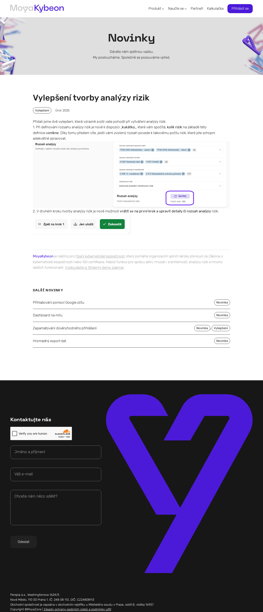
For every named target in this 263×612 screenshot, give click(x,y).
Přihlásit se (240, 8)
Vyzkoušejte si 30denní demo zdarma (94, 267)
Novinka (222, 302)
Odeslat (23, 542)
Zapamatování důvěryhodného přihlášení (65, 328)
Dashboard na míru (47, 315)
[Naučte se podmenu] (186, 9)
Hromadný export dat (49, 341)
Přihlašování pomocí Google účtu (58, 302)
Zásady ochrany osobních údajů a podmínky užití (77, 609)
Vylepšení (42, 110)
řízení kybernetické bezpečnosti (100, 256)
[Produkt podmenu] (163, 9)
